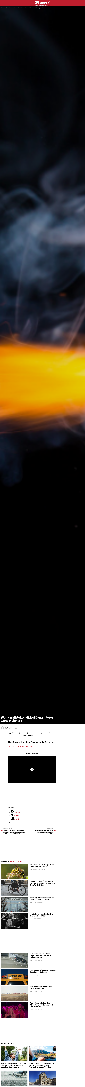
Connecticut (16, 733)
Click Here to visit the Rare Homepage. (20, 746)
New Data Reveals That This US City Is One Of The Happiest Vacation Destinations (13, 1065)
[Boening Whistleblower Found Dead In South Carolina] (14, 904)
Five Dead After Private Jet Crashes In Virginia (41, 987)
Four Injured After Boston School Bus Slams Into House (43, 971)
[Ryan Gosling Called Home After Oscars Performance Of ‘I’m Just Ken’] (14, 1010)
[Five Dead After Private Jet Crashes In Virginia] (14, 993)
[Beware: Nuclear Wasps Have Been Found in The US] (14, 871)
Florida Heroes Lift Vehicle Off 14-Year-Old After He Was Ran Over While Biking (42, 883)
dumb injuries (32, 733)
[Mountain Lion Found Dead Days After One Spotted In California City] (14, 960)
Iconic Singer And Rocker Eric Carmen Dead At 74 (41, 915)
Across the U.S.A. (17, 861)
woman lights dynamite (28, 735)
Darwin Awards (24, 733)
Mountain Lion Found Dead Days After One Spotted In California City (40, 956)
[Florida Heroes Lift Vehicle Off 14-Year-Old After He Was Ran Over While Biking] (14, 888)
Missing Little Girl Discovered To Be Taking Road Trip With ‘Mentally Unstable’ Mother (41, 1065)
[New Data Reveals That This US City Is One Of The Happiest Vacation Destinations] (14, 1053)
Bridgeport (10, 733)
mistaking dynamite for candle (42, 733)
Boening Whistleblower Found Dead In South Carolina (42, 898)
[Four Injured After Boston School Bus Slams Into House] (14, 977)
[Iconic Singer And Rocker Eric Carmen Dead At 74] (14, 921)
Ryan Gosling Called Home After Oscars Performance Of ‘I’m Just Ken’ (42, 1005)
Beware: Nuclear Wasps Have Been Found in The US (42, 866)
